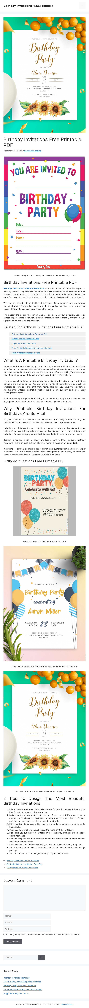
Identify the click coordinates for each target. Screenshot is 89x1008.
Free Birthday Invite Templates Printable (22, 982)
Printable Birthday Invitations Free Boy (24, 864)
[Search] (41, 957)
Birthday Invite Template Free (25, 339)
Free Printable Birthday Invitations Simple (22, 989)
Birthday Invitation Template (16, 978)
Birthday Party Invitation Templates (19, 986)
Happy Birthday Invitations (15, 993)
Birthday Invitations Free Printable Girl (29, 334)
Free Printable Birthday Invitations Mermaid (32, 348)
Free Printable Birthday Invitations (22, 868)
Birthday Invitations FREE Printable (28, 5)
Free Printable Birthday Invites (26, 353)
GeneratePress (67, 1004)
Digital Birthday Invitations (24, 343)
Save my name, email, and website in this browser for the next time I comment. (43, 934)
